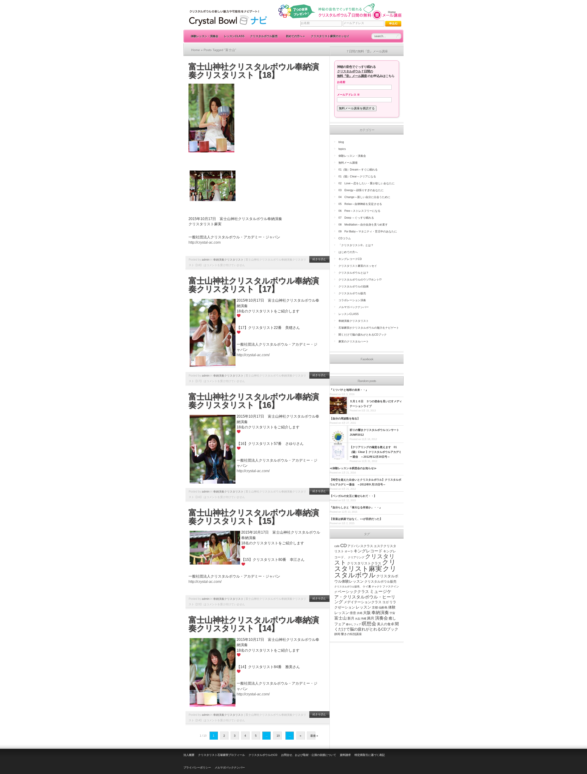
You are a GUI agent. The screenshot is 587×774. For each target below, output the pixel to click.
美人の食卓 (385, 624)
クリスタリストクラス (364, 563)
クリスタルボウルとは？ (353, 272)
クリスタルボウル (365, 572)
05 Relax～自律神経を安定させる (360, 204)
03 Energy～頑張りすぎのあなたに (361, 190)
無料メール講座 (348, 162)
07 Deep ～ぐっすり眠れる (356, 217)
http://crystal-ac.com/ (253, 355)
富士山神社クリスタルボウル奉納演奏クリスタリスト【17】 (253, 285)
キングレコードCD (350, 259)
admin (206, 259)
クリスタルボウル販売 (264, 36)
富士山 (340, 618)
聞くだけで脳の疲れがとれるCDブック (362, 334)
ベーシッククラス (353, 591)
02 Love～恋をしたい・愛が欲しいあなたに (366, 183)
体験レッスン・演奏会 (204, 36)
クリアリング (356, 557)
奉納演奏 (380, 612)
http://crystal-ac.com (204, 242)
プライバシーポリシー (197, 767)
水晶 (357, 618)
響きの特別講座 (351, 634)
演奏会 (381, 618)
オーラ (349, 551)
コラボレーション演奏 (352, 300)
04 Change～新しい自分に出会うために (364, 197)
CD (343, 545)
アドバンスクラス (360, 546)
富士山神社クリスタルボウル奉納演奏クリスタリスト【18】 (253, 71)
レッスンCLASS (234, 36)
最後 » (314, 735)
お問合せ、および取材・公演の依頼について (308, 755)
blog (341, 142)
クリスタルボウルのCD (263, 755)
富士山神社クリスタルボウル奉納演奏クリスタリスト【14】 (253, 624)
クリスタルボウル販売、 (348, 586)
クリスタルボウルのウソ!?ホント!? (360, 279)
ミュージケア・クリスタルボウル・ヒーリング (364, 596)
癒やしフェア (353, 624)
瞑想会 (369, 623)
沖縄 (363, 618)
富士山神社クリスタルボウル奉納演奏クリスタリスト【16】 (253, 401)
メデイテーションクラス (363, 602)
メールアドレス (348, 94)
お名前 (341, 82)
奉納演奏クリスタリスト (228, 259)
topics (342, 149)
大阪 (367, 612)
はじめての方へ (348, 252)
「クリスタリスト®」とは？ (356, 245)
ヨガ (385, 602)
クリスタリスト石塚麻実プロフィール (221, 755)
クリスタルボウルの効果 (353, 286)
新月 (350, 618)
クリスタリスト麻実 (365, 565)
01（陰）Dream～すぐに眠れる (358, 169)
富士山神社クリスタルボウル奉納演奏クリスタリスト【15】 (253, 517)
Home (392, 12)
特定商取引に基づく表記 (369, 755)
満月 (370, 618)
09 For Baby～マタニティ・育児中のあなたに (367, 231)
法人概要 (188, 755)
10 (278, 735)
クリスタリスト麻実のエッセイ (330, 36)
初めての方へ (295, 36)
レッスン (363, 607)
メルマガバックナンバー (353, 307)
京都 (375, 607)
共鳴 (359, 613)
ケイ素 (367, 586)
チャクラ (377, 586)
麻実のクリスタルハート (353, 341)
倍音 (353, 613)
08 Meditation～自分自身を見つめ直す (363, 224)
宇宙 (392, 613)
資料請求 (345, 755)
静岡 (337, 634)
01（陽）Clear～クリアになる (357, 176)
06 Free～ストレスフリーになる (359, 210)
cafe (337, 546)
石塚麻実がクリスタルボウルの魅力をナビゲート (368, 327)
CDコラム (344, 238)
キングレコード (368, 551)
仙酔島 (383, 607)
